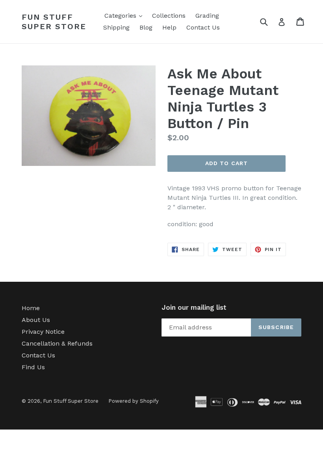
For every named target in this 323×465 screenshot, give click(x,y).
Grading (207, 15)
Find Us (33, 367)
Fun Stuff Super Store (54, 21)
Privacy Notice (43, 331)
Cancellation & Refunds (57, 343)
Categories (125, 15)
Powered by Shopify (133, 401)
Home (31, 308)
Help (169, 27)
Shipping (116, 27)
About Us (36, 320)
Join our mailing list (194, 307)
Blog (145, 27)
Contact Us (203, 27)
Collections (169, 15)
